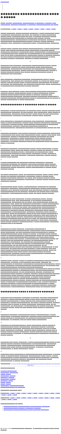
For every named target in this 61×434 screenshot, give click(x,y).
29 (47, 363)
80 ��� (53, 29)
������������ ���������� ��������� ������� (27, 406)
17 (29, 363)
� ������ (39, 23)
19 (32, 363)
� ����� (48, 23)
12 (22, 363)
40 (31, 365)
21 (35, 363)
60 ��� (30, 29)
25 (41, 363)
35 (56, 363)
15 (27, 363)
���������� (29, 23)
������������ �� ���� (47, 24)
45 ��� (13, 29)
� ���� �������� (9, 371)
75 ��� (47, 29)
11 (21, 363)
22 (37, 363)
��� (54, 23)
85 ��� (14, 395)
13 (24, 363)
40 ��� (23, 393)
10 (19, 363)
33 (53, 363)
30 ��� (12, 393)
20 (34, 363)
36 (58, 363)
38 (28, 365)
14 (25, 363)
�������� (17, 23)
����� (9, 23)
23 (38, 363)
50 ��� (19, 29)
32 (52, 363)
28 (46, 363)
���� (3, 374)
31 (50, 363)
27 (44, 363)
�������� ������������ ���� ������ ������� (26, 409)
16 (28, 363)
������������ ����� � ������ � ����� (22, 408)
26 (43, 363)
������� (5, 2)
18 (31, 363)
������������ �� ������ (13, 387)
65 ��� (36, 29)
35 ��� (17, 393)
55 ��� (24, 29)
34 (55, 363)
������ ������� (18, 24)
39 (29, 365)
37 (59, 363)
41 (32, 365)
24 (40, 363)
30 (49, 363)
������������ (17, 385)
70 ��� (41, 29)
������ (4, 377)
